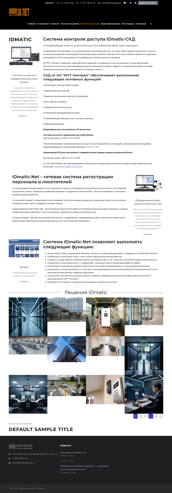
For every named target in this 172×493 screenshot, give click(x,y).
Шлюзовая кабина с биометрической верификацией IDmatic (144, 308)
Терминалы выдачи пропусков (68, 166)
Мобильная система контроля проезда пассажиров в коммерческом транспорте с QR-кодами (105, 314)
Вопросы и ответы (148, 3)
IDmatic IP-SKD (92, 147)
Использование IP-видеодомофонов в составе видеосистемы (105, 387)
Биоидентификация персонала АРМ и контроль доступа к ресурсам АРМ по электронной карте (144, 391)
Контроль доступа (89, 24)
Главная (31, 24)
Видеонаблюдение (111, 24)
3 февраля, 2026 (68, 472)
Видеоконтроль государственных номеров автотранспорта (66, 382)
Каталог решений (70, 24)
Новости (54, 24)
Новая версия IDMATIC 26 (72, 452)
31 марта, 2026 (67, 456)
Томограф (141, 24)
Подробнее (22, 116)
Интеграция (128, 24)
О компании (43, 24)
